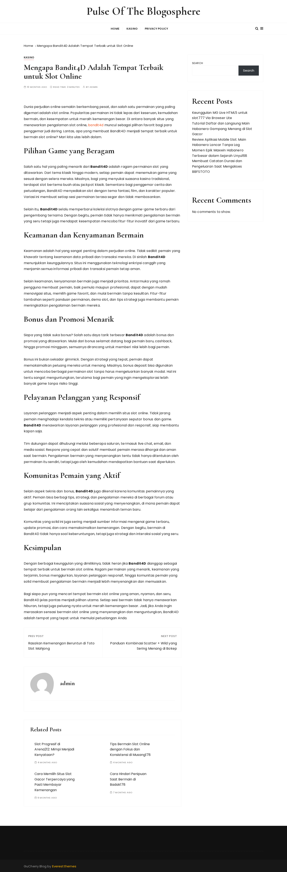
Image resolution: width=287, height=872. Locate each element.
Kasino (132, 29)
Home (115, 29)
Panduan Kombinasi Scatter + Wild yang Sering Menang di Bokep (143, 646)
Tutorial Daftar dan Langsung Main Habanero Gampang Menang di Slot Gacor (222, 128)
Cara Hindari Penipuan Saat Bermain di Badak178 (128, 779)
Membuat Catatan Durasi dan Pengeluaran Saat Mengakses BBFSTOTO (217, 166)
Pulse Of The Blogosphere (143, 11)
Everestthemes (64, 866)
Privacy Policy (156, 29)
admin (93, 87)
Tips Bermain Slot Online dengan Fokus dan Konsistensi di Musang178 (130, 749)
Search (197, 63)
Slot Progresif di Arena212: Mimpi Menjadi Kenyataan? (54, 749)
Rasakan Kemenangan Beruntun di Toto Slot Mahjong (61, 646)
